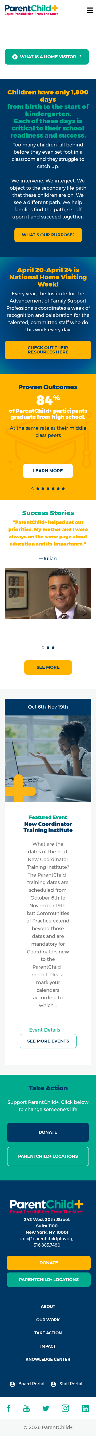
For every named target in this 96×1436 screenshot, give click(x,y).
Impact (48, 1346)
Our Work (48, 1319)
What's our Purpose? (48, 234)
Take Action (48, 1332)
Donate (48, 1132)
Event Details (44, 1030)
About (48, 1306)
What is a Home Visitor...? (50, 56)
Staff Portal (70, 1383)
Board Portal (31, 1383)
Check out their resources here (48, 350)
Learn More (48, 470)
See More (48, 667)
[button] (32, 488)
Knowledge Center (48, 1359)
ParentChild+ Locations (48, 1156)
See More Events (48, 1041)
